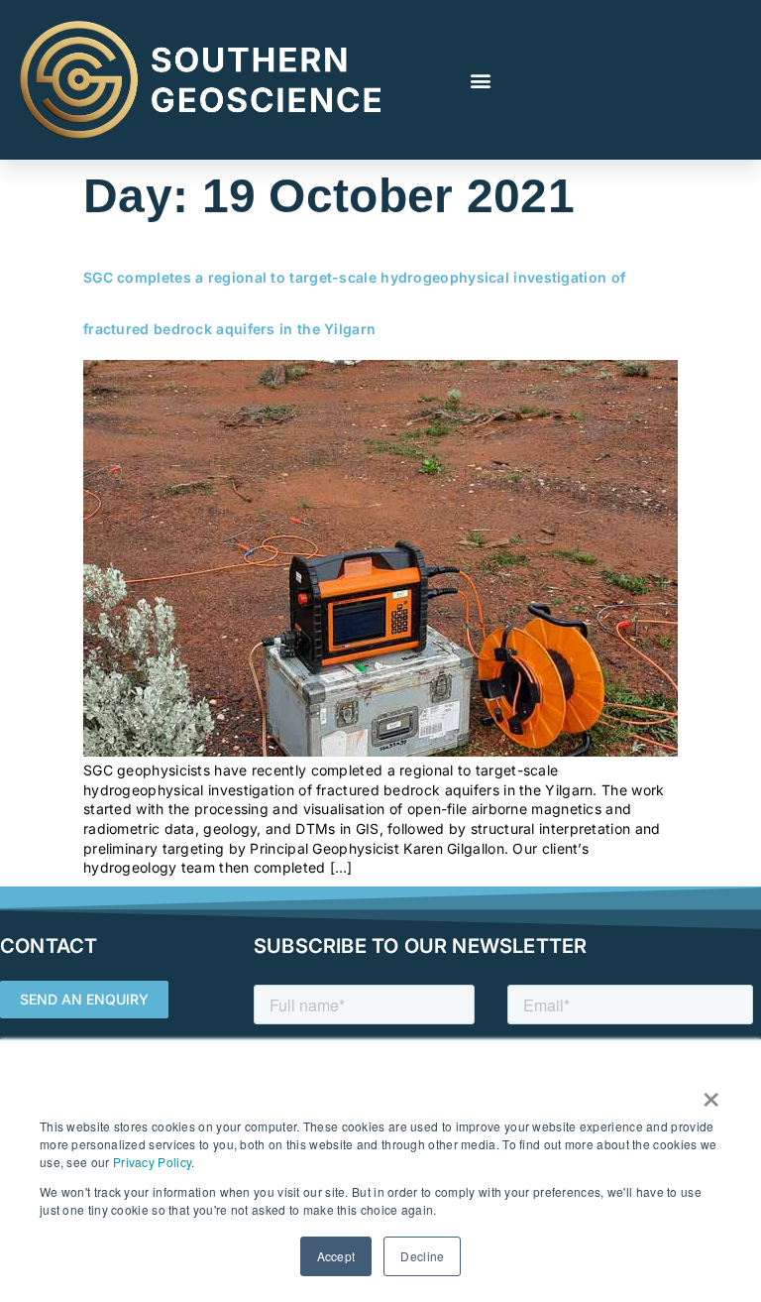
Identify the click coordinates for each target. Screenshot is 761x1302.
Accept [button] (336, 1255)
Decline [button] (422, 1255)
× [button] (711, 1093)
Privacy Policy (152, 1161)
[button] (480, 79)
